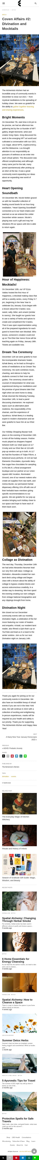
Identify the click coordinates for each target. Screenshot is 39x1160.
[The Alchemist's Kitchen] (19, 3)
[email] (9, 1158)
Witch (14, 10)
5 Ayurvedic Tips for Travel (18, 1080)
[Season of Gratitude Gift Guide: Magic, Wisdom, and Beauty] (19, 864)
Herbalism (6, 913)
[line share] (25, 756)
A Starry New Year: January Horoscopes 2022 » (21, 738)
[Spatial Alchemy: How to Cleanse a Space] (19, 982)
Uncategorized (8, 1035)
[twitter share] (3, 756)
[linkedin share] (16, 756)
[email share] (7, 756)
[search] (35, 3)
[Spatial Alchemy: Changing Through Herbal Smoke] (19, 901)
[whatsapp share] (21, 756)
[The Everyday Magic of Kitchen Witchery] (19, 803)
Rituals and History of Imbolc (14, 849)
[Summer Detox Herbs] (19, 1023)
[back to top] (34, 1151)
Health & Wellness (9, 1075)
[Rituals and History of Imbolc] (19, 835)
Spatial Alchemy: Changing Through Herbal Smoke (19, 919)
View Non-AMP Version (25, 1151)
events (13, 776)
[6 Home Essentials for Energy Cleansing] (19, 941)
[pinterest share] (12, 756)
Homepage (5, 10)
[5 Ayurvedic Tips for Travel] (19, 1063)
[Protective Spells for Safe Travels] (19, 1101)
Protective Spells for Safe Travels (17, 1120)
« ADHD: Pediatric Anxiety (12, 748)
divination (5, 776)
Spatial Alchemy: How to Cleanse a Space (17, 1001)
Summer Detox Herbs (15, 1040)
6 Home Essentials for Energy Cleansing (15, 960)
